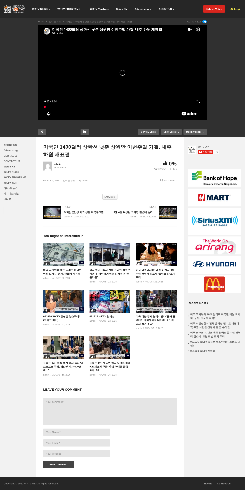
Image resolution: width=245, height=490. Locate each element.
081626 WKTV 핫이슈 (101, 316)
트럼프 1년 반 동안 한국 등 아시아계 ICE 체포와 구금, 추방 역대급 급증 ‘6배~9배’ (109, 367)
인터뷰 (7, 198)
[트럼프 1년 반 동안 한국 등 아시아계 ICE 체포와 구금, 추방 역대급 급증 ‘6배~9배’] (109, 347)
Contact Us (224, 483)
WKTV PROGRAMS (68, 9)
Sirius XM (122, 9)
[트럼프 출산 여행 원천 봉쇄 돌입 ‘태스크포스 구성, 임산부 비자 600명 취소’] (63, 347)
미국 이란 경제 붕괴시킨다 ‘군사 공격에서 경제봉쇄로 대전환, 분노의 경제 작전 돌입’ (155, 320)
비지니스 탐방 (11, 193)
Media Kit (9, 166)
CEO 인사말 (10, 155)
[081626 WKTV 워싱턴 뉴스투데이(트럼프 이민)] (63, 301)
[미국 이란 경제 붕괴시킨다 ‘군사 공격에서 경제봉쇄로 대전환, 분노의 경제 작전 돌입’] (156, 301)
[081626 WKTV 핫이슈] (109, 301)
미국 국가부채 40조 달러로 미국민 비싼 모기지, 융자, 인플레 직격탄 (215, 316)
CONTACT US (12, 161)
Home (41, 21)
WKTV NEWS (40, 9)
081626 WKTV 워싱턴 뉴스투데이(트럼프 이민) (215, 343)
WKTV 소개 (10, 182)
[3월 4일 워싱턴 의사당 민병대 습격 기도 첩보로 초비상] (145, 216)
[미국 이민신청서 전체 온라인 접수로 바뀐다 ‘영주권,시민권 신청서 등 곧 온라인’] (109, 254)
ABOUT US (165, 9)
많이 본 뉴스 (55, 21)
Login (237, 9)
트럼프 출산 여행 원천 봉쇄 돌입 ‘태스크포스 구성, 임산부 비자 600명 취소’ (63, 367)
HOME (208, 483)
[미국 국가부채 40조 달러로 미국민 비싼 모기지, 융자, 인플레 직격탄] (63, 254)
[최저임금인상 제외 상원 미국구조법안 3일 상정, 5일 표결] (74, 216)
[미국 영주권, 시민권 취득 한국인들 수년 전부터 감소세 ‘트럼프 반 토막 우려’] (156, 254)
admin (58, 164)
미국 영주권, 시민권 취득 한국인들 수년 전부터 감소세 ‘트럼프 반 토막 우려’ (155, 273)
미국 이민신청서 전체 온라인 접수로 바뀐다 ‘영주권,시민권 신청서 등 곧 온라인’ (109, 273)
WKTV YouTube (99, 9)
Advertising (142, 9)
